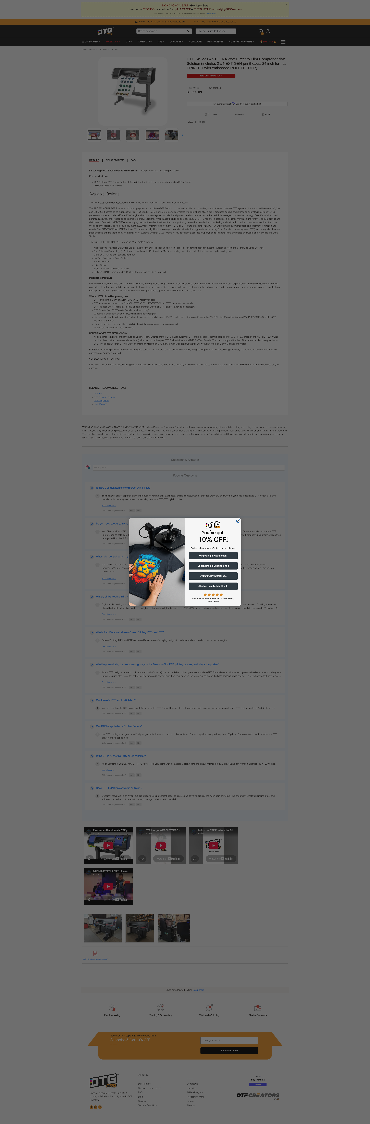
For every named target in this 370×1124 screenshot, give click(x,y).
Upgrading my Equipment (213, 555)
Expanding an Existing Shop (213, 566)
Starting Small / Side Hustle (213, 586)
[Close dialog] (238, 521)
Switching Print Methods (213, 576)
